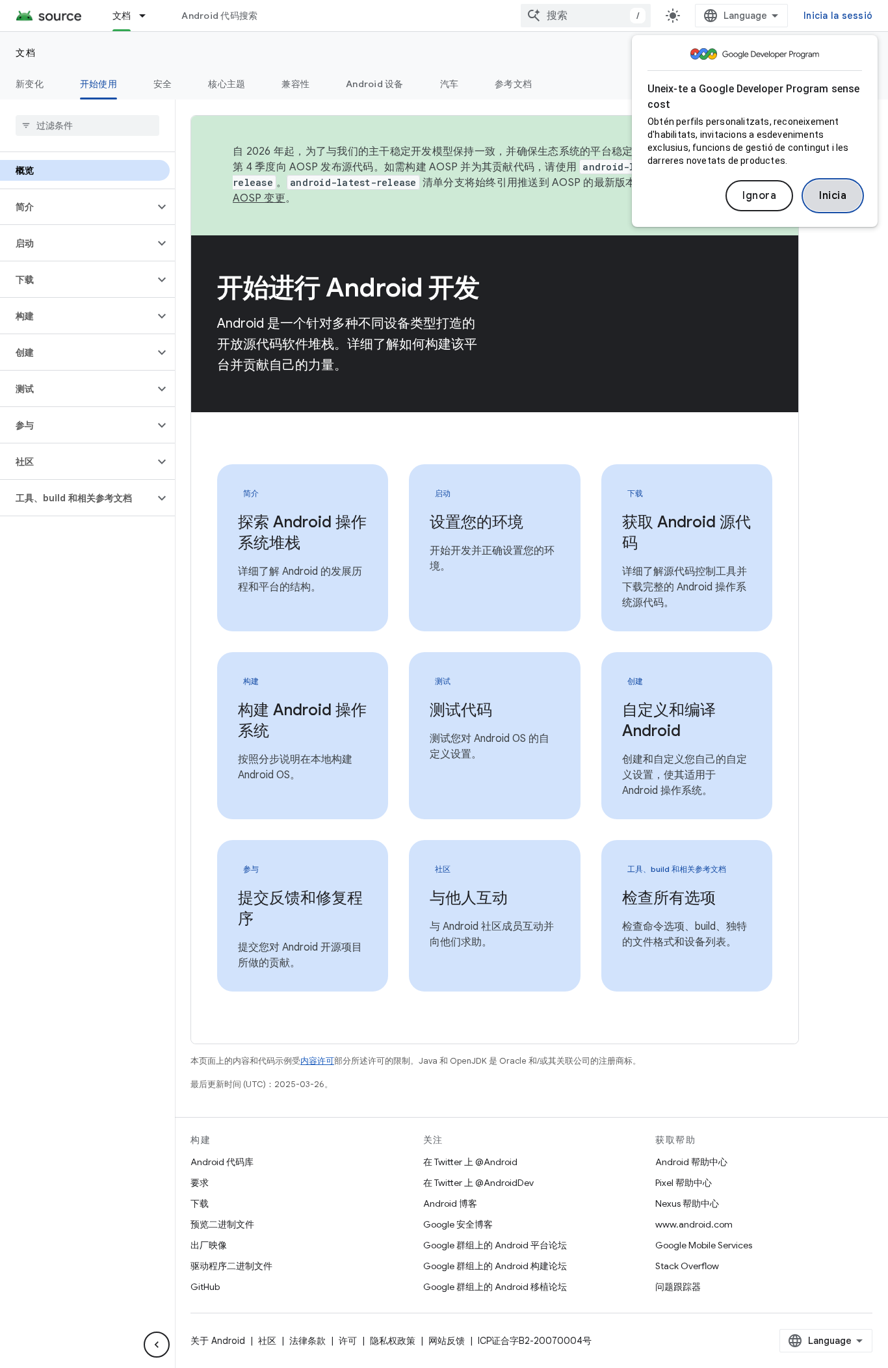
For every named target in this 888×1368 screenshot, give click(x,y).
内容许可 (317, 1060)
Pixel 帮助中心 (683, 1183)
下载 (199, 1203)
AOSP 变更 (259, 198)
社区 (267, 1340)
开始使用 (98, 84)
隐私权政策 (392, 1340)
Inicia (832, 195)
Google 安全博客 (458, 1224)
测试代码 (461, 710)
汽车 (449, 84)
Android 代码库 (222, 1162)
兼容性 (295, 84)
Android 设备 (375, 84)
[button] (77, 206)
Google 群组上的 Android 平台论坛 (495, 1245)
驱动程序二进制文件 (231, 1266)
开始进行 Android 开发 (348, 287)
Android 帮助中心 (691, 1162)
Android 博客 (450, 1203)
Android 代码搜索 (219, 15)
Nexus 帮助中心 (687, 1203)
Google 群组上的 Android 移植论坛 (495, 1287)
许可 (348, 1340)
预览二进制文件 (222, 1224)
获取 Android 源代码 (686, 532)
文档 (121, 15)
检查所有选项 (669, 898)
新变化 (30, 84)
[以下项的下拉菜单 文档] (148, 15)
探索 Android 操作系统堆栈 (302, 532)
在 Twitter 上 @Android (470, 1162)
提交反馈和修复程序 (300, 908)
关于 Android (217, 1340)
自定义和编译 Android (669, 720)
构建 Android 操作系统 (302, 720)
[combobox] (586, 15)
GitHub (205, 1287)
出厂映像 (208, 1245)
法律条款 (307, 1340)
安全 (162, 84)
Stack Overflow (687, 1266)
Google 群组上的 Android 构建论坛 (495, 1266)
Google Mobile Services (703, 1245)
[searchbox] (87, 125)
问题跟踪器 (678, 1287)
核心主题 (226, 84)
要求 (199, 1183)
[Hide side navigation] (157, 1345)
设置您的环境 (476, 522)
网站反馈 (446, 1340)
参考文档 (513, 84)
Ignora (759, 195)
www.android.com (694, 1224)
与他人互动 (469, 898)
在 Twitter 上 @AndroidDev (478, 1183)
